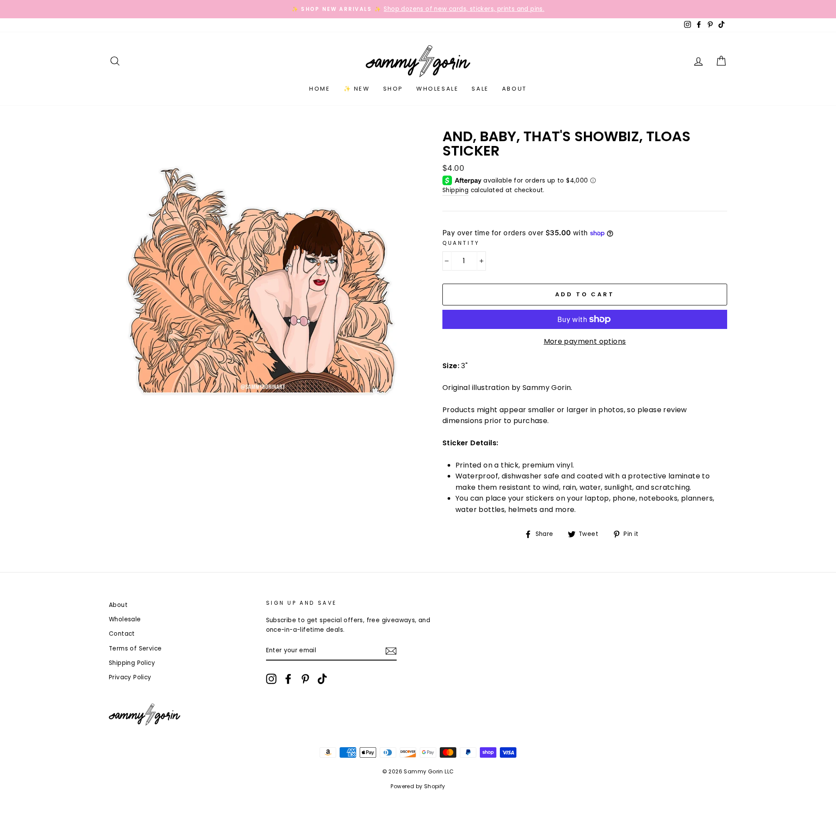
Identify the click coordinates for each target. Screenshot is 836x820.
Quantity (461, 243)
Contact (122, 634)
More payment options (585, 341)
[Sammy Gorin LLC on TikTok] (322, 679)
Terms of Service (135, 648)
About (514, 89)
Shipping (455, 190)
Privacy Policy (130, 677)
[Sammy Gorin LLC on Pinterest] (305, 679)
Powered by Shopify (418, 786)
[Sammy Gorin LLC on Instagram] (271, 679)
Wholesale (437, 89)
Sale (480, 89)
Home (319, 89)
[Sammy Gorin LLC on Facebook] (288, 679)
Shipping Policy (132, 663)
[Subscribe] (391, 651)
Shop (393, 89)
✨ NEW (357, 89)
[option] (418, 9)
